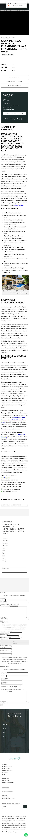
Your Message (3, 617)
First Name (5, 538)
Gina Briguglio (5, 477)
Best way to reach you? (5, 605)
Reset (14, 641)
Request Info (14, 77)
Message (4, 558)
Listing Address (5, 568)
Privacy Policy (14, 829)
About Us (4, 772)
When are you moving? (5, 604)
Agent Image (13, 831)
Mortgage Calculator (14, 113)
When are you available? (6, 686)
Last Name (5, 543)
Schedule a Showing (14, 81)
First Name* (2, 598)
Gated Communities (7, 770)
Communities (5, 768)
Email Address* (3, 601)
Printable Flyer (14, 85)
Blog (3, 774)
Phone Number (3, 602)
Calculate (14, 643)
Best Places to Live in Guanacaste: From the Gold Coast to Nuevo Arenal (13, 420)
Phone (4, 548)
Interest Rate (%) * (4, 634)
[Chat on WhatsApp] (26, 834)
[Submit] (26, 567)
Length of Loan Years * (5, 633)
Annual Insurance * (4, 639)
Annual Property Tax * (5, 637)
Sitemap (18, 829)
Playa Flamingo (18, 205)
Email (4, 553)
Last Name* (2, 600)
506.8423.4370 (5, 787)
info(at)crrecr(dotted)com (7, 791)
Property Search (7, 766)
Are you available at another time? (8, 689)
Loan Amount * (3, 636)
